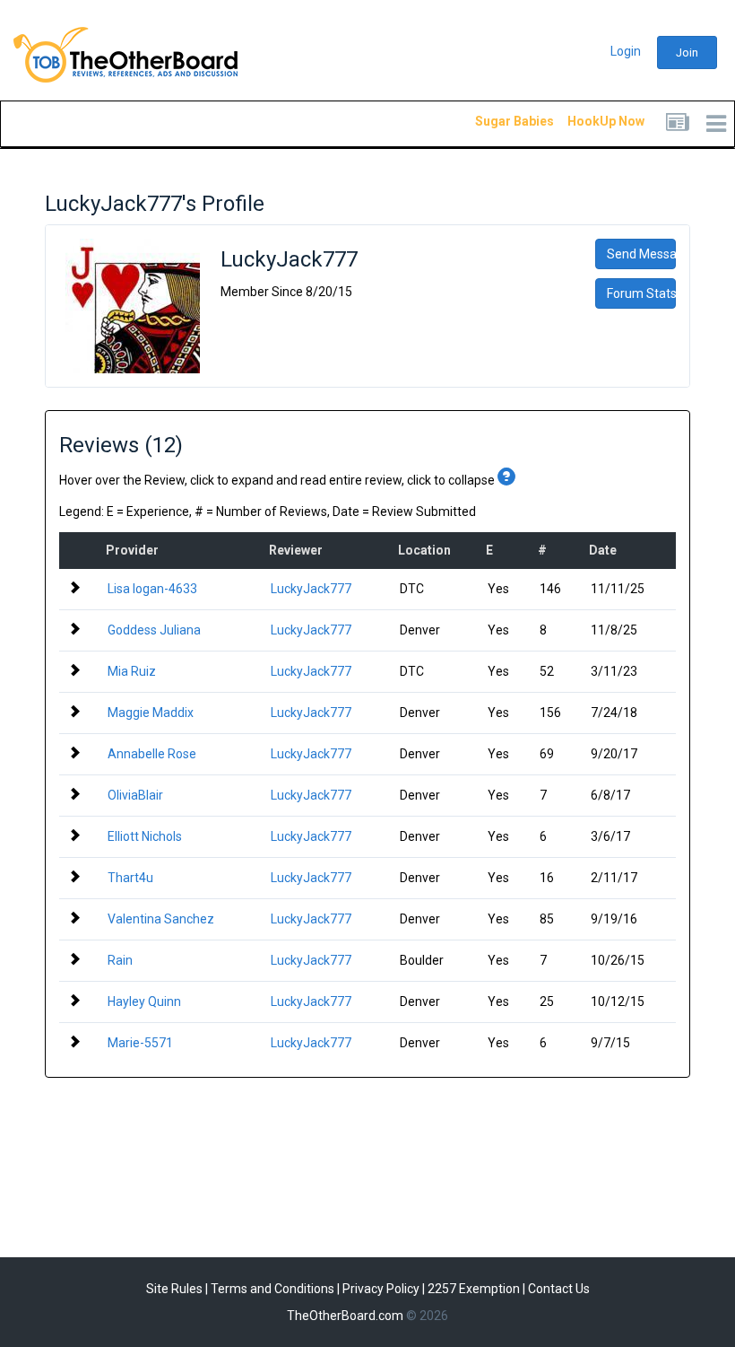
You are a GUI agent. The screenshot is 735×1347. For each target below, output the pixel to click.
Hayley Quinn (144, 1001)
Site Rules (174, 1288)
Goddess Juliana (154, 630)
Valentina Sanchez (161, 919)
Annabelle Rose (152, 754)
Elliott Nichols (145, 836)
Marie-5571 (140, 1043)
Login (625, 51)
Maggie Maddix (151, 712)
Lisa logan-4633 (152, 589)
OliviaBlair (135, 795)
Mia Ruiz (132, 671)
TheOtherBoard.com (345, 1315)
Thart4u (130, 877)
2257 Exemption (474, 1288)
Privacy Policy (380, 1288)
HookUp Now (585, 121)
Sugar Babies (493, 121)
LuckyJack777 (311, 589)
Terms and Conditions (272, 1288)
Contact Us (559, 1288)
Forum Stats (641, 293)
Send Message (641, 254)
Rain (120, 960)
